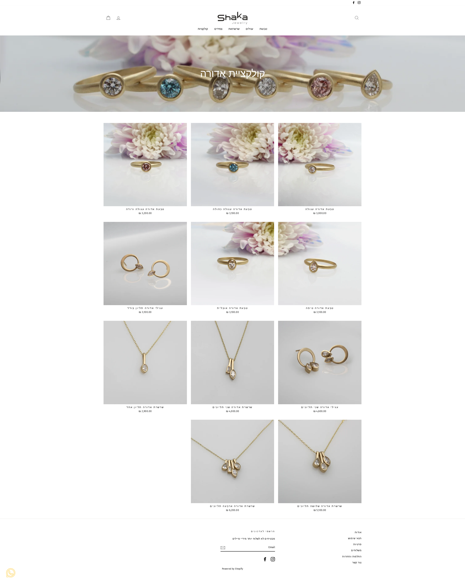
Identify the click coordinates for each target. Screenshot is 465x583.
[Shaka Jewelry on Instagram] (273, 559)
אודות (358, 532)
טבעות (263, 29)
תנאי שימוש (354, 538)
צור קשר (356, 562)
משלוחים (356, 550)
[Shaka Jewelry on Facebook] (265, 559)
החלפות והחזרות (351, 556)
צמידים (218, 29)
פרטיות (357, 544)
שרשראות (234, 29)
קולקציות (203, 29)
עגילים (249, 29)
